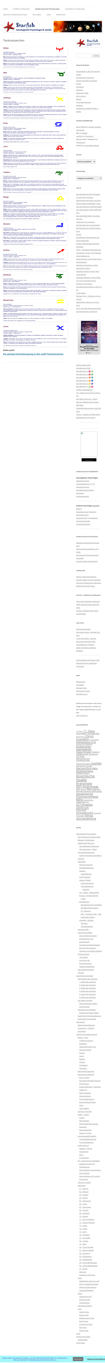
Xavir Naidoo (84, 1108)
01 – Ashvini (83, 1188)
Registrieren (80, 682)
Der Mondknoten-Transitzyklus (88, 225)
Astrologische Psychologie (47, 9)
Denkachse (80, 744)
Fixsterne (95, 752)
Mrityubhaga (84, 1121)
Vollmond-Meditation (84, 390)
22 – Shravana (84, 1253)
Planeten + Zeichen (86, 920)
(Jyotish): (96, 506)
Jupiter (96, 763)
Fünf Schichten (85, 877)
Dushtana (83, 1043)
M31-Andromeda (87, 787)
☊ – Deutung (86, 911)
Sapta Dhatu (88, 800)
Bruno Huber (84, 1077)
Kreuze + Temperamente (88, 895)
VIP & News (37, 15)
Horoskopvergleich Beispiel (89, 945)
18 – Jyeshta (83, 1241)
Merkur (97, 789)
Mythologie (97, 791)
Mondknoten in (82, 377)
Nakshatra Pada (82, 93)
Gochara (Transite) (85, 1111)
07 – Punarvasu (85, 1207)
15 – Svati (82, 1232)
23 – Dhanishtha (85, 1256)
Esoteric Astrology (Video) (89, 1013)
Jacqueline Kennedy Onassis (89, 1081)
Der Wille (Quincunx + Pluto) (86, 399)
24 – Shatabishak (85, 1259)
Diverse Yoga (84, 1312)
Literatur (81, 858)
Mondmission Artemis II (85, 77)
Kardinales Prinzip (84, 765)
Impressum (60, 15)
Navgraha (83, 1127)
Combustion (94, 740)
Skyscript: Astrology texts (85, 641)
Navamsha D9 (84, 793)
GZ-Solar (80, 756)
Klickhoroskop (84, 771)
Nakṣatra (82, 1272)
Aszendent (81, 733)
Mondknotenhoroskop (85, 490)
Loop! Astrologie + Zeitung (86, 638)
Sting (81, 1105)
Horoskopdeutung (86, 1142)
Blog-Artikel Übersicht (86, 1071)
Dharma (88, 744)
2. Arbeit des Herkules (87, 985)
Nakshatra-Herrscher (87, 1275)
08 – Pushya (83, 1210)
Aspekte (82, 871)
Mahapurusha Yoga (86, 1318)
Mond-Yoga (83, 1321)
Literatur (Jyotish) (84, 1182)
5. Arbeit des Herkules (87, 994)
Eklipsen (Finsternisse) (86, 840)
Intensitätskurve (87, 886)
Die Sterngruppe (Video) (88, 1003)
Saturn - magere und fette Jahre (88, 414)
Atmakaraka (93, 733)
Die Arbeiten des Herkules (87, 979)
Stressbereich (84, 813)
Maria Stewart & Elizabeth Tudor (88, 203)
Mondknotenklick (83, 791)
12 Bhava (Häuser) (86, 1040)
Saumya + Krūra (85, 1133)
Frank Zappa (81, 293)
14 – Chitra (83, 1229)
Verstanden (78, 1359)
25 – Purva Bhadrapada (88, 1262)
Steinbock (80, 87)
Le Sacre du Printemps (84, 197)
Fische (78, 84)
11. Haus (89, 731)
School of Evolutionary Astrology (88, 583)
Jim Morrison (84, 1084)
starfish (79, 136)
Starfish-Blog (82, 1340)
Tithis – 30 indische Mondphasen (88, 250)
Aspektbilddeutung (86, 868)
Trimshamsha (84, 1303)
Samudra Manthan (86, 1290)
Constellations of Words (85, 644)
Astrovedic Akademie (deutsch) (88, 601)
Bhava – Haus (83, 1037)
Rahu (79, 799)
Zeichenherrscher (82, 481)
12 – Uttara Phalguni (87, 1222)
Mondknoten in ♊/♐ (84, 380)
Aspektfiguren (86, 874)
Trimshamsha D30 (83, 521)
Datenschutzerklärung (86, 1025)
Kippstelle (80, 493)
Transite (80, 815)
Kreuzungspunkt (82, 496)
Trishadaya (83, 1065)
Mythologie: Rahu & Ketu (88, 1124)
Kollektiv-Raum (83, 773)
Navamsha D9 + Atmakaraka (87, 518)
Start (5, 9)
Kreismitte (84, 783)
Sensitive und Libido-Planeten (90, 951)
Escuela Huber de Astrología (86, 561)
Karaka (78, 509)
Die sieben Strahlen (85, 1000)
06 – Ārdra (83, 1204)
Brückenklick (80, 737)
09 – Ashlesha (84, 1213)
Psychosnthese (83, 954)
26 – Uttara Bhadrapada (88, 1266)
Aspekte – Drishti (85, 1148)
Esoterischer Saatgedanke (83, 748)
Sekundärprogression (86, 969)
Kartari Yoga (83, 1315)
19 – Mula (83, 1244)
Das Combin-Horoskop (88, 936)
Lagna (81, 1056)
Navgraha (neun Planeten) (86, 512)
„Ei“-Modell (83, 957)
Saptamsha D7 (82, 802)
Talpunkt (85, 889)
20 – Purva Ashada (86, 1247)
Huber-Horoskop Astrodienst (90, 855)
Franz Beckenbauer (83, 102)
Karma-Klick (84, 768)
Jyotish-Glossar (83, 1145)
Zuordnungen (84, 1006)
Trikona (82, 1062)
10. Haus (79, 731)
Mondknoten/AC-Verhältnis (91, 905)
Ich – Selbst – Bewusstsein (89, 892)
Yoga (79, 1309)
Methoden (82, 862)
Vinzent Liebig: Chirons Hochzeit (88, 580)
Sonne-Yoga (83, 1330)
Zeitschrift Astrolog (83, 629)
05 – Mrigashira (85, 1201)
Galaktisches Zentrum (87, 754)
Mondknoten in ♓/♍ (84, 371)
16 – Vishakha (84, 1235)
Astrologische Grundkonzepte (89, 837)
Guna (81, 1155)
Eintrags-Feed (81, 688)
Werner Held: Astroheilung (86, 577)
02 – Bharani (84, 1192)
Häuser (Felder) (85, 880)
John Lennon (81, 96)
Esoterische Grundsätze (87, 1010)
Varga (80, 1293)
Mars (90, 789)
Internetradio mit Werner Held (87, 660)
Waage (78, 99)
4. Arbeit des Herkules (87, 991)
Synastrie (97, 813)
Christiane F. (89, 136)
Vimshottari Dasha (83, 524)
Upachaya (83, 1068)
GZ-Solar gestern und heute (86, 311)
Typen (83, 899)
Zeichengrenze (86, 818)
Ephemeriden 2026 (83, 365)
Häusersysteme (85, 1050)
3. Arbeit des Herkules (87, 988)
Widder (84, 133)
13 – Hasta (83, 1225)
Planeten (84, 923)
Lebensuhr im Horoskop (85, 222)
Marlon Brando (85, 1093)
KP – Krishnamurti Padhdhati (89, 1161)
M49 (78, 789)
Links (49, 15)
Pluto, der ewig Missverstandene (88, 308)
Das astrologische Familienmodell (89, 206)
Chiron (78, 234)
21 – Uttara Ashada (86, 1250)
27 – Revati (83, 1269)
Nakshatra (82, 1185)
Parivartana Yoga (85, 1324)
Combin (82, 739)
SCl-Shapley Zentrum (84, 806)
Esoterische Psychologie (87, 1019)
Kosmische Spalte (85, 778)
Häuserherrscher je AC (87, 1047)
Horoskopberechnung (86, 852)
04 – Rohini (83, 1198)
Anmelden (80, 685)
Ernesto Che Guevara (84, 284)
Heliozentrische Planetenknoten (83, 759)
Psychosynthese (87, 796)
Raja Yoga (83, 1327)
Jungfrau (79, 105)
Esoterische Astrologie (75, 9)
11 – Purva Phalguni (86, 1219)
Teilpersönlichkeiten (86, 966)
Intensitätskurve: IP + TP (85, 484)
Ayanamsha (83, 1151)
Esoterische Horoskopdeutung (89, 1016)
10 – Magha (83, 1216)
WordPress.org (81, 694)
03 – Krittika (83, 1195)
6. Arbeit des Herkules (87, 997)
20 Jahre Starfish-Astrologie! (86, 81)
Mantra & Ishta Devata (87, 1287)
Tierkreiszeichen (87, 926)
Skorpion (79, 90)
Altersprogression (86, 865)
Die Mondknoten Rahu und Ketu (88, 200)
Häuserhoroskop (82, 487)
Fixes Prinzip (83, 751)
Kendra (82, 1053)
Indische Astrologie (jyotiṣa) (15, 15)
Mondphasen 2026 (83, 368)
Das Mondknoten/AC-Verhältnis (88, 194)
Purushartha (84, 1158)
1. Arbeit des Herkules (87, 982)
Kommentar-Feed (83, 691)
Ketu (95, 768)
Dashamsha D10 (82, 515)
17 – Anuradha (84, 1238)
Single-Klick (81, 810)
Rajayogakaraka (85, 1130)
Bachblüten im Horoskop (85, 417)
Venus (89, 815)
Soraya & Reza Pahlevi (87, 1102)
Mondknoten (84, 902)
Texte (80, 1278)
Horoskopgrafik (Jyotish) (87, 1136)
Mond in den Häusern (87, 948)
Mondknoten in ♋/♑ (84, 383)
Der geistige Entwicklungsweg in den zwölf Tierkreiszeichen (33, 354)
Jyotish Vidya (81, 614)
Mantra (83, 789)
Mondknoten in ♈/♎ (84, 374)
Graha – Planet (83, 1114)
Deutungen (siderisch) (86, 1074)
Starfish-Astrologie (21, 9)
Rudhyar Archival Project (85, 586)
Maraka (82, 1059)
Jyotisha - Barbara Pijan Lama (87, 611)
